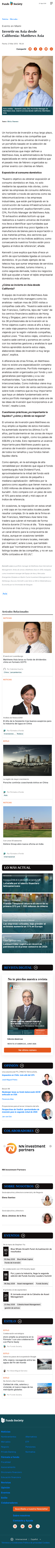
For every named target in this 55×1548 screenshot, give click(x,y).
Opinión (11, 1065)
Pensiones (30, 1447)
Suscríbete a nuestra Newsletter (31, 1509)
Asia (5, 593)
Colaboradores (19, 1130)
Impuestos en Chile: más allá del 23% (18, 1075)
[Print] (46, 49)
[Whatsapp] (51, 49)
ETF (27, 1441)
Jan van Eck (7, 1116)
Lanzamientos (15, 672)
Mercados (5, 1441)
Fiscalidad (6, 1462)
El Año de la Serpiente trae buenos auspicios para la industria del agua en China (27, 722)
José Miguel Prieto (9, 1080)
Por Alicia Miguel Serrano (17, 1371)
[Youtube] (30, 1526)
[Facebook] (35, 49)
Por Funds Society (14, 1346)
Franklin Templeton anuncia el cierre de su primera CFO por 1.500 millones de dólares (25, 905)
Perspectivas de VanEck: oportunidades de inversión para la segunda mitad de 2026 (20, 1110)
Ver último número (27, 1050)
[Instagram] (23, 1526)
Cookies (46, 1542)
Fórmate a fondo (10, 1457)
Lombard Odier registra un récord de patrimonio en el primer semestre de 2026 (25, 945)
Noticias (5, 1431)
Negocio (5, 1447)
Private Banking (8, 1452)
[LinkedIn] (30, 49)
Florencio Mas (8, 1099)
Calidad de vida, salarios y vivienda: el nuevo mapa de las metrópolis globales (18, 1387)
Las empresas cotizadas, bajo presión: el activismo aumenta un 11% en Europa (24, 925)
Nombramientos (8, 1436)
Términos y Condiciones (12, 1542)
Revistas (6, 1482)
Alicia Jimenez (12, 121)
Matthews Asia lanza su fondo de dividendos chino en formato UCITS (24, 660)
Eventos (11, 1235)
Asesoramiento (8, 1467)
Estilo (10, 1321)
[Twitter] (40, 49)
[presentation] (4, 1146)
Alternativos (31, 1436)
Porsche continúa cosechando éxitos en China (25, 782)
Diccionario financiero (11, 1472)
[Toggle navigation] (51, 3)
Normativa (30, 1452)
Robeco (20, 734)
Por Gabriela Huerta (15, 669)
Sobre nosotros (19, 1186)
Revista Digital (18, 967)
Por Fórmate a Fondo (15, 730)
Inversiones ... (10, 734)
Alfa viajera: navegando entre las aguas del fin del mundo (19, 1361)
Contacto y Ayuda (23, 1520)
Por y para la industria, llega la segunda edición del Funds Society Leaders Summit (31, 1274)
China (6, 672)
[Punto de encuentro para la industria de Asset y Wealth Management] (12, 3)
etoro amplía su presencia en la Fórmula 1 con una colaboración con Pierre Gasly (18, 1339)
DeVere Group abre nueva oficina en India (23, 844)
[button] (25, 1539)
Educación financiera (11, 1477)
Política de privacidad (32, 1542)
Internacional (9, 857)
